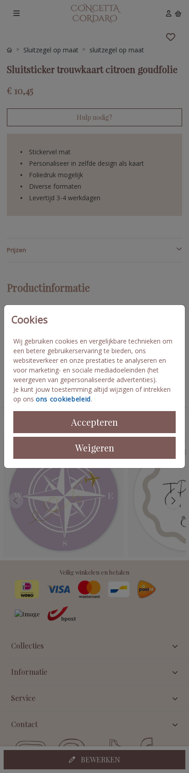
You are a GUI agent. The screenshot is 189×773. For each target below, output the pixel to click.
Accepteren (94, 422)
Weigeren (94, 447)
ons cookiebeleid (63, 399)
